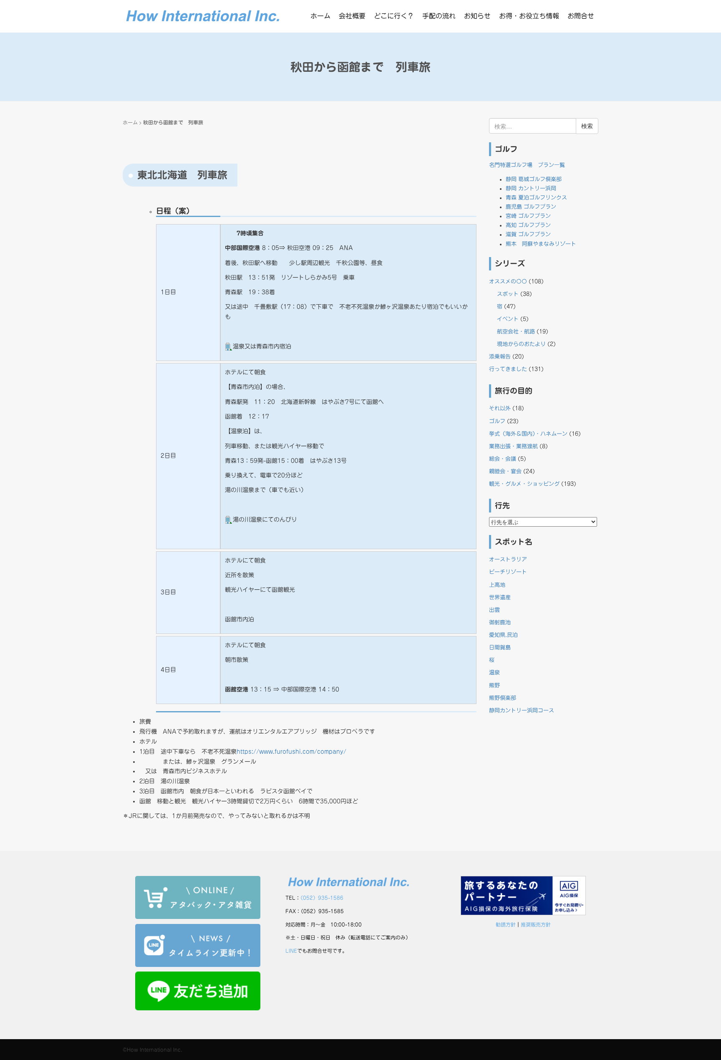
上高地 (497, 585)
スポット (508, 294)
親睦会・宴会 (505, 471)
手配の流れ (439, 16)
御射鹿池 (500, 622)
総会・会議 (502, 459)
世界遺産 (500, 597)
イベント (508, 319)
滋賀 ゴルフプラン (528, 234)
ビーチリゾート (508, 572)
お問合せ (580, 16)
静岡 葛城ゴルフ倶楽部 (534, 179)
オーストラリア (508, 559)
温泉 (494, 672)
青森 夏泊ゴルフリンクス (536, 197)
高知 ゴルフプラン (528, 225)
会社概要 (352, 16)
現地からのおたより (521, 344)
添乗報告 (500, 356)
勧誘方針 (506, 924)
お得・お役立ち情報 (529, 16)
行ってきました (508, 369)
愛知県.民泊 (503, 635)
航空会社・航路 (516, 331)
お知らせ (477, 16)
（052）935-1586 (321, 897)
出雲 (494, 610)
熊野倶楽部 (502, 698)
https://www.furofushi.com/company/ (291, 752)
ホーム (320, 16)
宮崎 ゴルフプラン (528, 216)
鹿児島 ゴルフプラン (531, 206)
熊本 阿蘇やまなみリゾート (541, 244)
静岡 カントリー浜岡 (531, 188)
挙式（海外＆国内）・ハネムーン (528, 434)
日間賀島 (500, 647)
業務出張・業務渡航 (513, 446)
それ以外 (500, 408)
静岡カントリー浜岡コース (521, 710)
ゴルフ (497, 421)
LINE (291, 950)
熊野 (494, 685)
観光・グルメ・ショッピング (524, 484)
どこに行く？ (394, 16)
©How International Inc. (152, 1049)
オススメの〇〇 (508, 281)
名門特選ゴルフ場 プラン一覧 (527, 165)
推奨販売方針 (536, 924)
